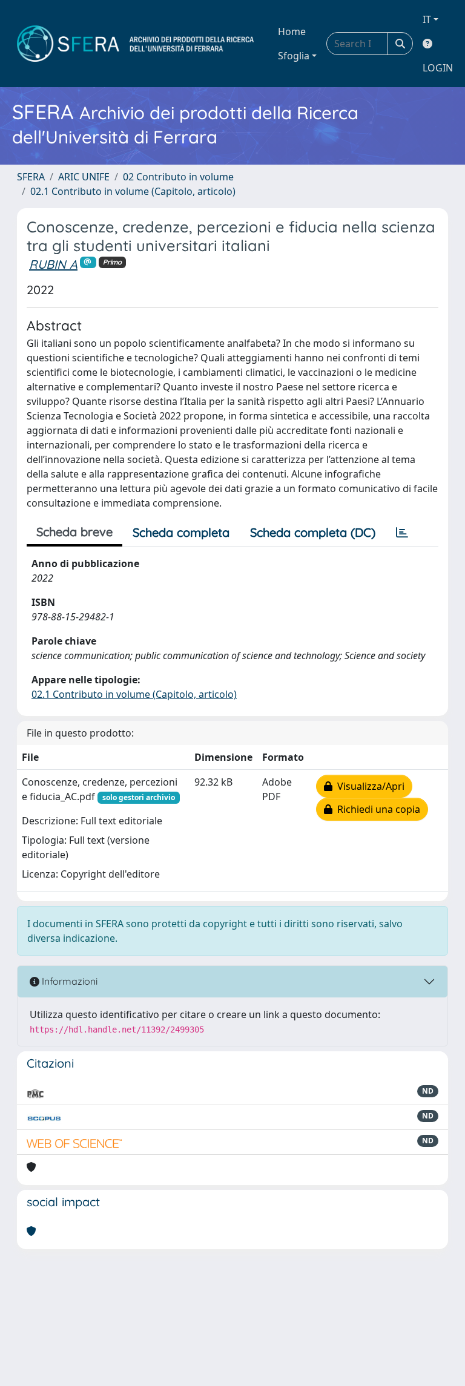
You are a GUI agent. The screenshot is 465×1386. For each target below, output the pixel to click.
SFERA (31, 176)
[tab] (402, 532)
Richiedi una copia (376, 809)
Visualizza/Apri (368, 786)
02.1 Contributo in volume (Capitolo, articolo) (133, 191)
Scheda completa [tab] (181, 532)
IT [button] (427, 19)
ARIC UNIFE (84, 176)
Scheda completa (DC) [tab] (312, 532)
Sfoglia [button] (293, 55)
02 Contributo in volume (178, 176)
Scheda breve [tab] (74, 531)
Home (292, 31)
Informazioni (68, 981)
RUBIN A (53, 264)
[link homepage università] (135, 43)
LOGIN (438, 67)
